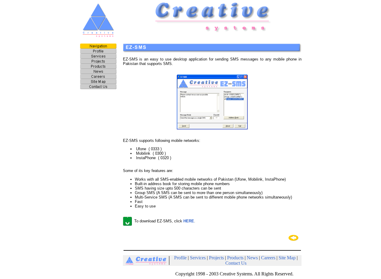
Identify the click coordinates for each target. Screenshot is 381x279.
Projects (216, 257)
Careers (268, 257)
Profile (180, 257)
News (252, 257)
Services (198, 257)
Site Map (287, 257)
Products (235, 257)
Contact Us (235, 263)
